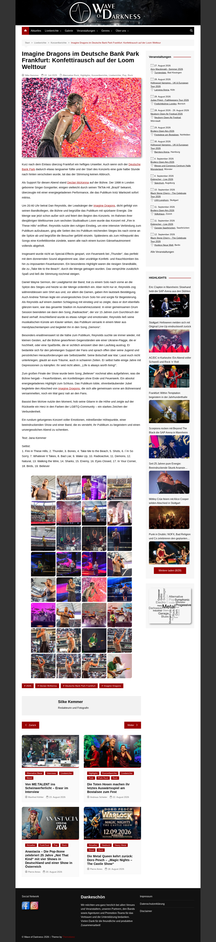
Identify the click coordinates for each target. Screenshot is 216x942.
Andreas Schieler (98, 797)
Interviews (51, 773)
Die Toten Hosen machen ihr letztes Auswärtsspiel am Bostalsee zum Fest (108, 788)
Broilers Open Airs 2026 (162, 131)
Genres (105, 30)
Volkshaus (159, 214)
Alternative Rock (71, 75)
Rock (130, 75)
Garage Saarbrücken (164, 228)
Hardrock (106, 845)
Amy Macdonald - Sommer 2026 (167, 69)
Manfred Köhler (36, 797)
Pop (124, 75)
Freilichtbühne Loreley (165, 104)
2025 (28, 686)
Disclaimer (146, 911)
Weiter (130, 725)
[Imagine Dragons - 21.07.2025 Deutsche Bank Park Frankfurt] (43, 488)
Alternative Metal (34, 773)
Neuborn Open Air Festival (167, 117)
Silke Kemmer (32, 75)
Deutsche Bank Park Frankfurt (80, 686)
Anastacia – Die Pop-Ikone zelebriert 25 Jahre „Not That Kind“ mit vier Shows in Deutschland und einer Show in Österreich (48, 859)
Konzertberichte (99, 75)
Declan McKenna (78, 182)
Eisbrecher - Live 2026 (162, 179)
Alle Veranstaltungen (162, 252)
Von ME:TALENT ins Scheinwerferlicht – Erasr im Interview (46, 788)
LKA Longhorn (161, 200)
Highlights (85, 75)
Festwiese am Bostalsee (166, 135)
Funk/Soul (44, 845)
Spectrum (159, 183)
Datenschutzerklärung (152, 903)
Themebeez (69, 937)
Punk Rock (103, 778)
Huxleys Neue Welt (163, 245)
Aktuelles (36, 30)
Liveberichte (52, 30)
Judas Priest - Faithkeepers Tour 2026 (170, 100)
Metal (29, 778)
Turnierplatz (160, 72)
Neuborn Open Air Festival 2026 (167, 114)
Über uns (121, 30)
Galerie (69, 30)
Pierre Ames (34, 872)
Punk (91, 778)
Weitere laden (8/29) (170, 570)
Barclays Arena (161, 152)
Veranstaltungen (86, 30)
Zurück (32, 725)
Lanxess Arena (161, 90)
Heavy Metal (120, 845)
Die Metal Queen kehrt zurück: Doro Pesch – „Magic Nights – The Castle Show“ (110, 860)
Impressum (146, 896)
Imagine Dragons (104, 205)
